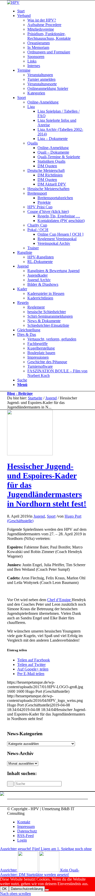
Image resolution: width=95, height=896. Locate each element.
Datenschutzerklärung (27, 889)
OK (4, 889)
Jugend (51, 398)
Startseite (35, 398)
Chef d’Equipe (59, 600)
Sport (51, 516)
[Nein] (47, 890)
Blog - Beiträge (20, 393)
